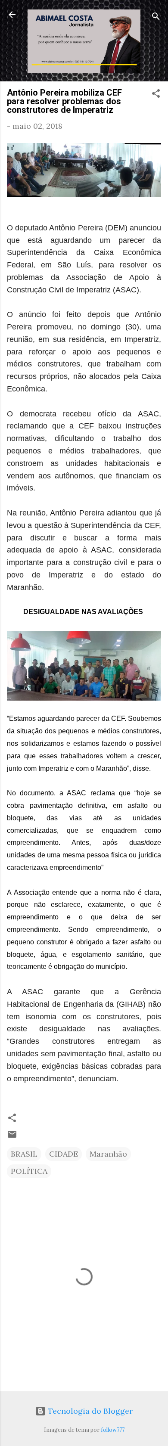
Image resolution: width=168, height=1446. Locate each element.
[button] (156, 94)
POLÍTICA (29, 1171)
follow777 (112, 1429)
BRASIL (24, 1154)
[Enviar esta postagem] (12, 1137)
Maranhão (108, 1154)
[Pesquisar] (156, 17)
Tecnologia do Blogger (89, 1411)
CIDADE (63, 1154)
